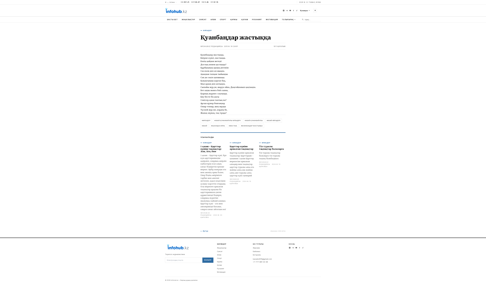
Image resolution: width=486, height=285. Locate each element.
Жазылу (207, 260)
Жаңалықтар (188, 19)
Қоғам (244, 19)
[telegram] (287, 10)
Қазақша (304, 10)
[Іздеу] (303, 19)
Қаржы (233, 19)
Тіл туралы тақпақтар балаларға (271, 147)
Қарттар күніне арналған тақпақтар (241, 147)
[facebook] (293, 10)
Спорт (223, 19)
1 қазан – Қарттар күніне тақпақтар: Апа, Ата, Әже (211, 149)
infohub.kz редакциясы (211, 46)
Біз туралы (257, 255)
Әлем (213, 19)
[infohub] (176, 10)
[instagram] (284, 10)
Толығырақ (288, 19)
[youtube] (290, 10)
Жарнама (256, 248)
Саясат (203, 19)
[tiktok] (297, 10)
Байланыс (256, 251)
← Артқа (204, 231)
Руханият (257, 19)
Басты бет (172, 19)
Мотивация (272, 19)
